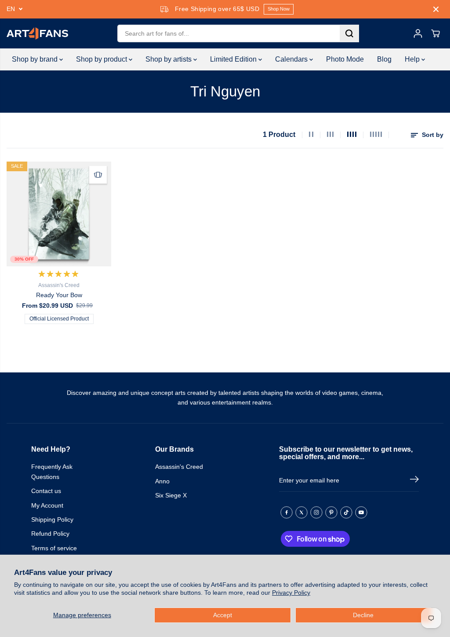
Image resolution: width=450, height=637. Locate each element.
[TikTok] (346, 512)
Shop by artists (169, 59)
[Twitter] (301, 512)
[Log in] (418, 33)
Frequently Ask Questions (52, 471)
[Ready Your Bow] (59, 214)
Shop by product (102, 59)
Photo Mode (345, 59)
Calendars (292, 59)
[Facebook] (286, 512)
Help (413, 59)
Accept (222, 615)
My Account (47, 505)
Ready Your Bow (59, 294)
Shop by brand (35, 59)
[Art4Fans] (37, 33)
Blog (384, 59)
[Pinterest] (331, 512)
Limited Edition (234, 59)
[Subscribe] (414, 481)
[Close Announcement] (435, 9)
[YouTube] (361, 512)
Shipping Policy (52, 519)
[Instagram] (316, 512)
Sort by (431, 134)
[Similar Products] (98, 174)
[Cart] (435, 33)
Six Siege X (171, 495)
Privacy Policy (291, 592)
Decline (363, 615)
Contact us (46, 490)
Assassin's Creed (179, 466)
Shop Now (279, 8)
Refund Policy (50, 533)
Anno (162, 481)
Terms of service (54, 548)
